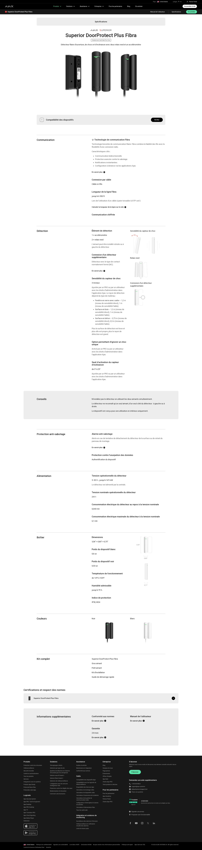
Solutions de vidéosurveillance (59, 781)
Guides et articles (81, 765)
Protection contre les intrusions (33, 765)
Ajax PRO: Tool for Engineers (32, 801)
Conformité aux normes (83, 771)
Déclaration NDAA (86, 844)
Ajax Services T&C (140, 844)
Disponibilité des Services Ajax (85, 787)
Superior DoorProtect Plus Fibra (20, 12)
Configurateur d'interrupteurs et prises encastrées (87, 803)
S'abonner (134, 772)
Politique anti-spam (127, 844)
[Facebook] (130, 822)
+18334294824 (136, 784)
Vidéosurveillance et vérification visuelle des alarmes (85, 825)
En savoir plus (97, 172)
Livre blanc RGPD (74, 844)
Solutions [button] (69, 6)
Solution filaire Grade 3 (56, 778)
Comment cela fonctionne (57, 794)
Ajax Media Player (29, 818)
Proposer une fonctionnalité (140, 814)
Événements (106, 773)
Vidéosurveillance (29, 768)
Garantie (48, 847)
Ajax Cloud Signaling (29, 815)
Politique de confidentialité (44, 844)
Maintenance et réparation (84, 768)
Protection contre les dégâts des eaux (61, 788)
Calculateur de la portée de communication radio (84, 799)
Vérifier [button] (156, 120)
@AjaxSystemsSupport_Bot (139, 789)
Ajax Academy (107, 796)
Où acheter (139, 6)
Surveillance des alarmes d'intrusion (87, 821)
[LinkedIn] (154, 822)
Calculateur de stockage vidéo (85, 790)
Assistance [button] (83, 6)
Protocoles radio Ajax (30, 790)
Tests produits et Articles (110, 784)
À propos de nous (108, 768)
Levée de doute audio (82, 828)
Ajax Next (105, 779)
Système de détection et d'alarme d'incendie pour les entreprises (60, 771)
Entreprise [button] (98, 6)
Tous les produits (29, 776)
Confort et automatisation (31, 773)
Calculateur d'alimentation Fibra (85, 807)
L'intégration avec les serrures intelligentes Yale (59, 784)
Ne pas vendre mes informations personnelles (106, 844)
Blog (128, 6)
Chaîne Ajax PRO (107, 782)
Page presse (106, 771)
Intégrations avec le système (32, 782)
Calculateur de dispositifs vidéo (85, 792)
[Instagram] (142, 822)
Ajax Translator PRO (29, 812)
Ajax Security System (30, 799)
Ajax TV (26, 810)
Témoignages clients (56, 765)
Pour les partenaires (115, 6)
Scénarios (26, 821)
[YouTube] (136, 822)
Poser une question (137, 792)
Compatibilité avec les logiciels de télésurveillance (86, 783)
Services (26, 779)
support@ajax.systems (138, 786)
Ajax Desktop (27, 804)
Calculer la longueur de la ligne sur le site (108, 207)
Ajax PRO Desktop (29, 807)
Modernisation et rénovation (58, 791)
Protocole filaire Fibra (30, 787)
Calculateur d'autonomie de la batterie (87, 795)
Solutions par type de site (57, 768)
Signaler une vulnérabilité (60, 844)
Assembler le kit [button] (189, 6)
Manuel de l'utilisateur (157, 12)
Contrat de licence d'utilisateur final (34, 847)
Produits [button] (56, 6)
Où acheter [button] (191, 12)
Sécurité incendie (29, 771)
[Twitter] (148, 822)
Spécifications (176, 12)
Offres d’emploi (107, 776)
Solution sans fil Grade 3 (57, 775)
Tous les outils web (81, 810)
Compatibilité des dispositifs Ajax (86, 780)
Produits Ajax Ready (29, 784)
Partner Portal (107, 799)
